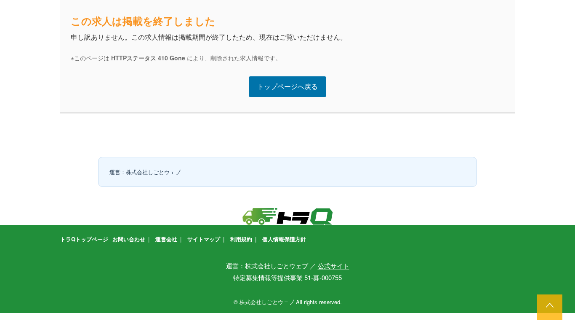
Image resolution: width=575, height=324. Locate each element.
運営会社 (166, 239)
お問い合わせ (128, 239)
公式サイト (333, 265)
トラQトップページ (84, 239)
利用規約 (241, 239)
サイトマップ (203, 239)
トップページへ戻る (287, 86)
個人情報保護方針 (284, 239)
